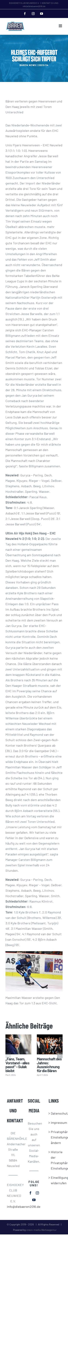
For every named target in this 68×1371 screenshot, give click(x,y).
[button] (8, 1055)
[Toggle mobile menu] (61, 26)
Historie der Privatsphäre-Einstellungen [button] (55, 1160)
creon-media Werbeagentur (41, 1229)
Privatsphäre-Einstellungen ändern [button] (55, 1137)
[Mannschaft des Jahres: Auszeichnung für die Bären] (50, 1044)
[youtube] (34, 1199)
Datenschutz (55, 1113)
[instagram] (37, 1193)
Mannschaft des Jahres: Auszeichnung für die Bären (49, 1064)
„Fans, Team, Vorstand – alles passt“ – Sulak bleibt (17, 1064)
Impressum (55, 1123)
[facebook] (30, 1193)
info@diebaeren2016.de (13, 1207)
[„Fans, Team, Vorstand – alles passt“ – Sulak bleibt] (18, 1044)
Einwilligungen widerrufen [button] (55, 1180)
